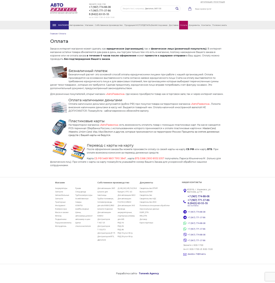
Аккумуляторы (61, 188)
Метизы (58, 216)
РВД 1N (121, 222)
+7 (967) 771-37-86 (100, 10)
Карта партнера (146, 222)
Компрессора (61, 209)
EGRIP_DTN (144, 212)
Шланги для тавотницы (102, 193)
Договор (143, 219)
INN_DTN (143, 216)
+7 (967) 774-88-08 (100, 7)
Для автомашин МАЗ (126, 195)
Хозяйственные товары (82, 200)
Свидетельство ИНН (148, 202)
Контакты (206, 25)
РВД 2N (121, 226)
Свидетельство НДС (148, 198)
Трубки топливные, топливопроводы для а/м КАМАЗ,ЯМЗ (105, 202)
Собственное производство (109, 25)
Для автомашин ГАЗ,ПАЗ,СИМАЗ (124, 200)
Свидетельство (146, 195)
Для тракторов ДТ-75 (106, 233)
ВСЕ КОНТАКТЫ (193, 206)
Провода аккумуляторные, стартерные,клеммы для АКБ (126, 214)
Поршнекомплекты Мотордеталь (63, 224)
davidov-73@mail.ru (197, 254)
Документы (194, 25)
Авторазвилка (76, 25)
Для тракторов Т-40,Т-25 (103, 221)
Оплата (183, 25)
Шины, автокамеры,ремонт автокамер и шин (84, 215)
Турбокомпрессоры (83, 195)
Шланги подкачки (105, 209)
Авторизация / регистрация (213, 2)
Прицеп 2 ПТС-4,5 (125, 191)
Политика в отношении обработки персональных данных (155, 207)
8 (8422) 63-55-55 (99, 14)
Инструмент (60, 205)
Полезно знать (219, 25)
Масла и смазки (61, 212)
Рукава (78, 188)
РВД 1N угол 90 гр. (125, 233)
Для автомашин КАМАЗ (104, 214)
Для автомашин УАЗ (126, 205)
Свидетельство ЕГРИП (149, 188)
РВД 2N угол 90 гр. (125, 236)
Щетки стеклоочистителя (83, 224)
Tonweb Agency (149, 273)
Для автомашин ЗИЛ (106, 188)
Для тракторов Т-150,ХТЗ (103, 228)
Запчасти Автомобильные (62, 193)
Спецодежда (80, 191)
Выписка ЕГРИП (146, 191)
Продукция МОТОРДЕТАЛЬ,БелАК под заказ (145, 25)
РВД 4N (121, 229)
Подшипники (60, 219)
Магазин (63, 25)
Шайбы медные (82, 209)
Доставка (173, 25)
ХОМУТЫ (79, 205)
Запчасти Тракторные (60, 200)
